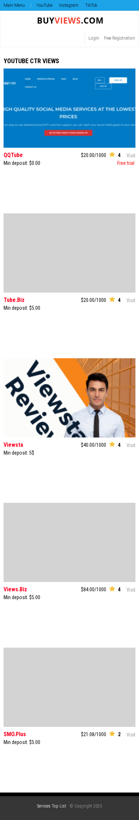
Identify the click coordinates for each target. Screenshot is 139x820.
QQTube (13, 155)
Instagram (68, 5)
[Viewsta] (69, 397)
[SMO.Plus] (69, 687)
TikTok (91, 5)
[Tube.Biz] (69, 253)
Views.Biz (15, 589)
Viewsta (13, 444)
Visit (131, 155)
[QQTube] (69, 108)
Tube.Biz (14, 300)
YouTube (44, 5)
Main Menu (14, 5)
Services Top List (51, 806)
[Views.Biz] (69, 542)
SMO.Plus (15, 734)
